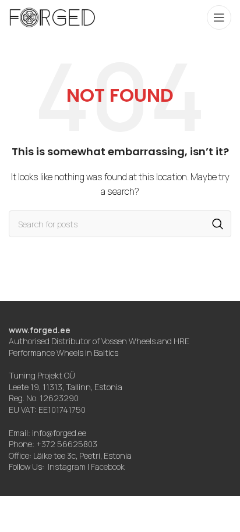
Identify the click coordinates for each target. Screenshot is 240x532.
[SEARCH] (217, 223)
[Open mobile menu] (219, 17)
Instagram (67, 466)
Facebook (108, 466)
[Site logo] (52, 16)
